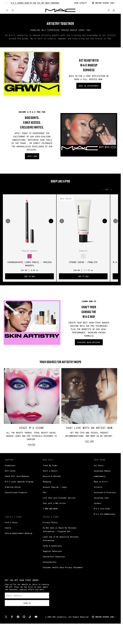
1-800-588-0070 (50, 508)
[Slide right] (7, 3)
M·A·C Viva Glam (102, 508)
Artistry (98, 487)
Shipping (47, 481)
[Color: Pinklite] (83, 256)
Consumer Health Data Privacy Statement (63, 567)
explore (31, 444)
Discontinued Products (16, 492)
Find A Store (11, 522)
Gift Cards (10, 471)
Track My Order (50, 465)
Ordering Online (13, 487)
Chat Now (89, 441)
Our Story (98, 465)
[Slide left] (6, 3)
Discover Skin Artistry (88, 342)
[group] (38, 2)
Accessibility (49, 562)
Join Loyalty (80, 3)
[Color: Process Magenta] (29, 256)
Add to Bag (29, 276)
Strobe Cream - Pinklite (83, 262)
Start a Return (50, 471)
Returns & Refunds (52, 476)
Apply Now (32, 156)
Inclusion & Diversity (105, 492)
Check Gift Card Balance (17, 476)
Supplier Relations (52, 551)
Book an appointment (89, 86)
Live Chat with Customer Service (59, 498)
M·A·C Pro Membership (104, 514)
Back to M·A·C (101, 481)
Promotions (10, 465)
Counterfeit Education (54, 556)
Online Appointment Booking (18, 533)
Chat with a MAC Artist (54, 503)
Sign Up (27, 603)
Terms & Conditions (52, 546)
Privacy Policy (50, 522)
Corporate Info (101, 498)
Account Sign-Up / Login (55, 487)
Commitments (99, 476)
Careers (97, 503)
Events (8, 528)
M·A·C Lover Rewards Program (19, 481)
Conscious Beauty (102, 471)
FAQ (44, 492)
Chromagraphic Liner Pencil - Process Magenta (29, 264)
